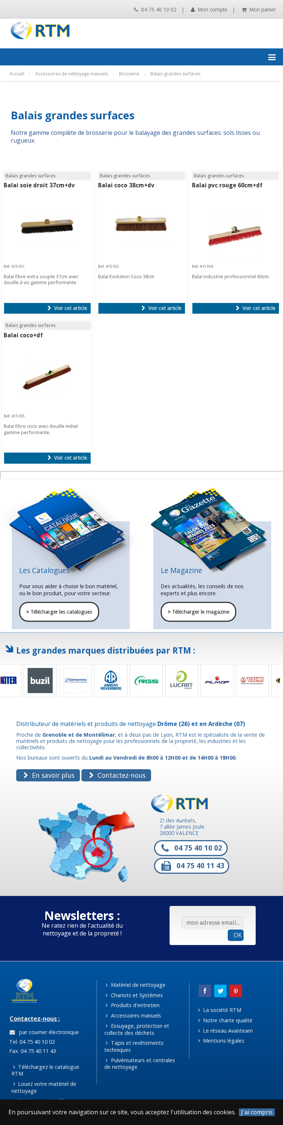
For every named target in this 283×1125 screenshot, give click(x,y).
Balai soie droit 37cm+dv (39, 185)
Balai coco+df (23, 335)
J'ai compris (257, 1112)
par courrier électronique (47, 1032)
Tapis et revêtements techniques (134, 1046)
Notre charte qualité (227, 1020)
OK (238, 935)
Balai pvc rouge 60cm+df (227, 185)
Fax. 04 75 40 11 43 (32, 1050)
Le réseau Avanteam (227, 1030)
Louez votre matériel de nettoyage (43, 1087)
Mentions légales (223, 1040)
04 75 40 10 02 (158, 9)
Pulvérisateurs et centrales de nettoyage (139, 1064)
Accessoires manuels (135, 1015)
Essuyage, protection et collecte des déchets (136, 1029)
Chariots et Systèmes (136, 995)
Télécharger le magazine (198, 612)
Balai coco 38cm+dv (126, 185)
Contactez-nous (121, 775)
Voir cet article (70, 308)
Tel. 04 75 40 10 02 (31, 1041)
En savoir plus (52, 775)
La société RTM (221, 1009)
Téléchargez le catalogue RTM (45, 1070)
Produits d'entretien (134, 1005)
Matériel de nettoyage (137, 984)
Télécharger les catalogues (59, 612)
